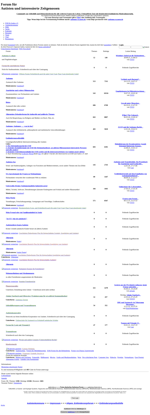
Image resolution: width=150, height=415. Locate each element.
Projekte (120, 357)
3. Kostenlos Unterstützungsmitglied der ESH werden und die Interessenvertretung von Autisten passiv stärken (45, 152)
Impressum (55, 403)
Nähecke (113, 357)
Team (7, 35)
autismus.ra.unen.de (115, 19)
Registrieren (9, 39)
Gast (132, 168)
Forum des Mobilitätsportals (36, 351)
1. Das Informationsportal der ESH (18, 146)
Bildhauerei (45, 357)
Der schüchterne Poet (89, 357)
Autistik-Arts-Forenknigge (29, 359)
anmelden (107, 45)
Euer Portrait (139, 357)
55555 (132, 60)
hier (39, 154)
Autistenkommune (11, 25)
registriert (11, 45)
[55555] (132, 299)
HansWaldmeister (132, 308)
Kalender (8, 31)
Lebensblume (6, 376)
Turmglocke (18, 383)
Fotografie (35, 357)
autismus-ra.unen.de (78, 19)
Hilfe (7, 27)
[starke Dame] (21, 252)
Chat (7, 37)
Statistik (4, 378)
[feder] (19, 241)
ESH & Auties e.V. (11, 23)
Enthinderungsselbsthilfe (111, 403)
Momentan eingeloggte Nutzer (11, 367)
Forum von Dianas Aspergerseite (82, 351)
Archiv (3, 405)
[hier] (79, 17)
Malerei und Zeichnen (23, 357)
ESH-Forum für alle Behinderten (58, 351)
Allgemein (14, 257)
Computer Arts (103, 357)
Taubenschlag (20, 351)
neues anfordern (44, 47)
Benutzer (8, 33)
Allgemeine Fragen (12, 359)
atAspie (132, 291)
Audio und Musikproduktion (66, 357)
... (130, 56)
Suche (7, 29)
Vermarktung (128, 357)
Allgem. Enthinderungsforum (80, 403)
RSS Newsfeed (24, 49)
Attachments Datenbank (9, 49)
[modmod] (20, 86)
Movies (52, 357)
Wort (79, 357)
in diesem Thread (27, 154)
